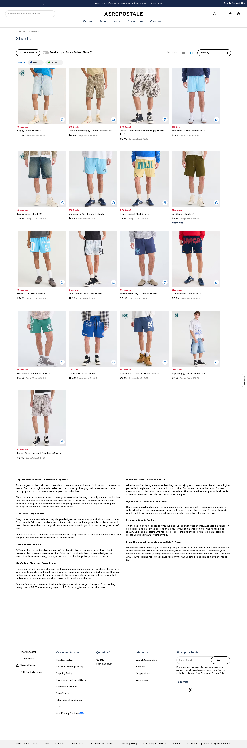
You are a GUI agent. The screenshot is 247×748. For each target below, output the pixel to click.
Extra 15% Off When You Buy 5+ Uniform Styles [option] (123, 3)
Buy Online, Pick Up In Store (71, 680)
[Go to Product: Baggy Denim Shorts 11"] (41, 223)
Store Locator (28, 652)
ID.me (59, 707)
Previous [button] (44, 4)
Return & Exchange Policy (69, 667)
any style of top (40, 575)
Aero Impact (142, 680)
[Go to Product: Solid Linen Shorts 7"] (196, 223)
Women (88, 21)
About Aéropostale (146, 660)
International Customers (69, 700)
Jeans (117, 21)
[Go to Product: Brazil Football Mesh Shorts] (144, 223)
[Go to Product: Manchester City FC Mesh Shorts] (93, 223)
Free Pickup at (69, 52)
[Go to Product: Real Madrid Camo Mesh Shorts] (93, 302)
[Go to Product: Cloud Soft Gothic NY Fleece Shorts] (144, 382)
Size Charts (62, 693)
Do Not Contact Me (54, 744)
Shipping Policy (64, 673)
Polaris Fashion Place (77, 52)
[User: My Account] (214, 13)
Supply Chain (143, 673)
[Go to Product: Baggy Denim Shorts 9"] (41, 140)
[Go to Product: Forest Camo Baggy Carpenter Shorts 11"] (93, 140)
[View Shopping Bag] (238, 13)
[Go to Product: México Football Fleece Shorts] (41, 382)
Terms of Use (78, 744)
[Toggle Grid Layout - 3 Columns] (184, 52)
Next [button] (203, 4)
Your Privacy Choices (67, 713)
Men (103, 21)
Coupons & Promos (66, 687)
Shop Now (151, 3)
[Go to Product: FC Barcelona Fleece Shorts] (196, 302)
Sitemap (176, 744)
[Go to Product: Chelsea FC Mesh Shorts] (93, 382)
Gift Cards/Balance (31, 672)
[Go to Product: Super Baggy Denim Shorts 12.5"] (196, 382)
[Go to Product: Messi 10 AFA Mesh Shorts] (41, 302)
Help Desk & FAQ (64, 660)
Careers (140, 667)
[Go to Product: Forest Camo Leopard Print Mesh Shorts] (41, 462)
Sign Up (220, 660)
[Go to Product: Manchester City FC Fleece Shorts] (144, 302)
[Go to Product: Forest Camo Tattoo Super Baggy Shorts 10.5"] (144, 143)
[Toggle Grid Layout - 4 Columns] (191, 52)
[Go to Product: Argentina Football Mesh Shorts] (196, 140)
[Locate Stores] (230, 13)
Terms (204, 673)
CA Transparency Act (154, 744)
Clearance (157, 21)
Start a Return (27, 665)
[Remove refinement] (39, 62)
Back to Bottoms (29, 32)
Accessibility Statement (103, 744)
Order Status (28, 659)
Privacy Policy (218, 673)
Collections (135, 21)
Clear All (20, 63)
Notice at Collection (26, 744)
